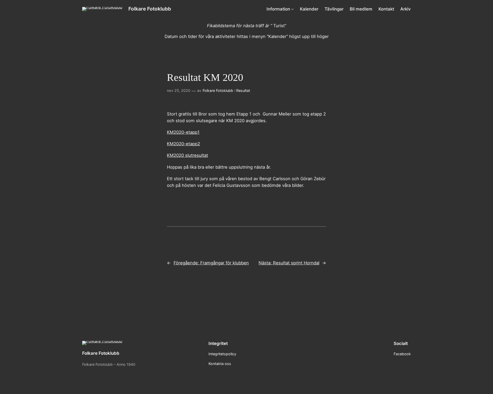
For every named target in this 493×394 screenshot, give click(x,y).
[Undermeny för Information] (292, 9)
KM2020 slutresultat (187, 155)
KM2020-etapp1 (183, 132)
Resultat (243, 90)
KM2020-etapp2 (183, 143)
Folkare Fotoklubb (149, 9)
